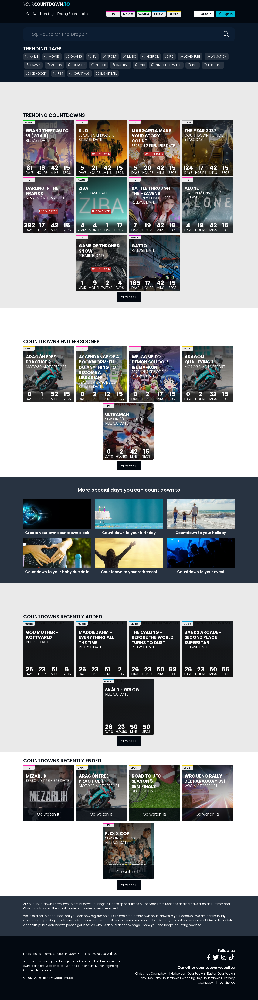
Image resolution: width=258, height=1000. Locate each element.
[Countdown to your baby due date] (57, 553)
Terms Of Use (53, 954)
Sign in (227, 14)
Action (56, 65)
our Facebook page (125, 925)
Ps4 (60, 73)
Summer (217, 904)
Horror (153, 56)
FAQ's (27, 954)
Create (206, 14)
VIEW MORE (129, 297)
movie (71, 908)
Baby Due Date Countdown (159, 978)
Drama (35, 65)
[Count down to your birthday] (129, 514)
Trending (46, 14)
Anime (34, 56)
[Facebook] (208, 958)
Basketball (108, 73)
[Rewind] (27, 14)
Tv (95, 56)
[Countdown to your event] (201, 553)
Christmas (82, 73)
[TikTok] (231, 958)
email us (50, 970)
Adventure (192, 56)
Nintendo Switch (169, 65)
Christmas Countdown (151, 973)
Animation (218, 56)
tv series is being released (99, 908)
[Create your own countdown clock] (57, 514)
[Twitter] (216, 958)
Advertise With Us (104, 954)
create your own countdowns (148, 916)
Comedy (79, 65)
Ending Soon (67, 14)
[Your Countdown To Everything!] (46, 4)
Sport (173, 14)
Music (158, 14)
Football (215, 65)
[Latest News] (34, 14)
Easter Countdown (221, 973)
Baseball (122, 65)
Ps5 (195, 65)
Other (188, 122)
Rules (37, 954)
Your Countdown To (42, 904)
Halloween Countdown (188, 973)
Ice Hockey (38, 73)
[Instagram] (223, 958)
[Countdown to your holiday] (201, 514)
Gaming (143, 14)
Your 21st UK (226, 982)
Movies (128, 14)
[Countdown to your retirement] (129, 553)
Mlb (142, 65)
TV (113, 14)
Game (28, 122)
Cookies (84, 954)
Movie (135, 237)
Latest (85, 14)
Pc (171, 56)
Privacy (70, 954)
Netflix (101, 65)
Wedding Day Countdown (201, 978)
